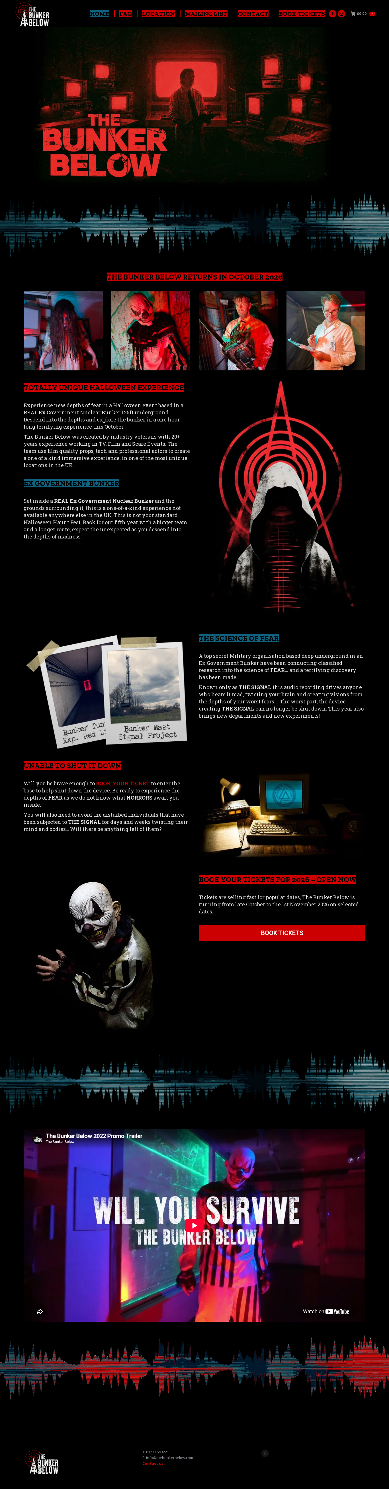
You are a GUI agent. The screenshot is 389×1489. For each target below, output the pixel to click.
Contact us (152, 1463)
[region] (194, 108)
